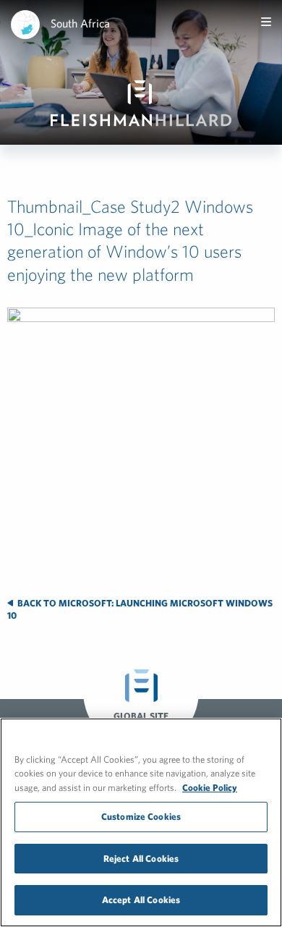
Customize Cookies (141, 816)
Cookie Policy (209, 787)
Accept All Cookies (141, 899)
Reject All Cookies (141, 858)
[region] (141, 822)
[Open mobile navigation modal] (266, 21)
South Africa (80, 23)
